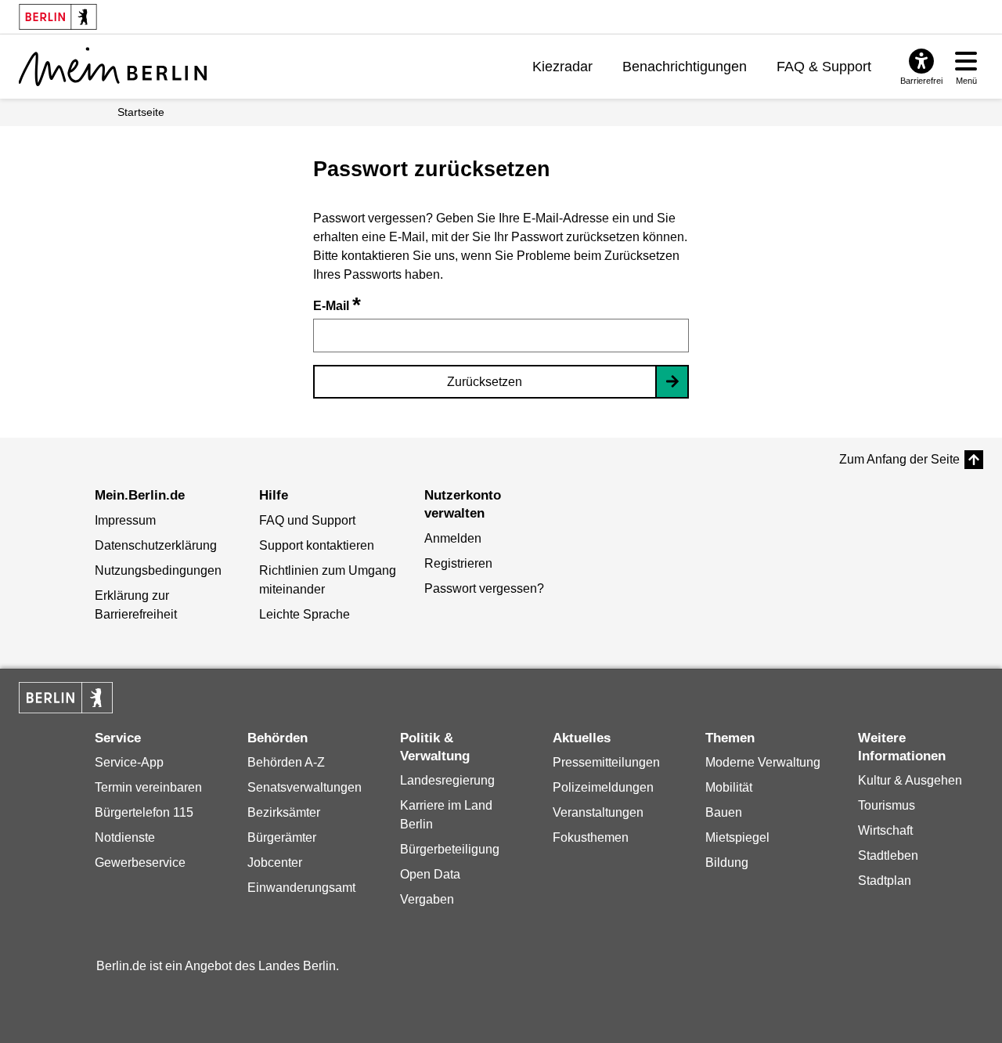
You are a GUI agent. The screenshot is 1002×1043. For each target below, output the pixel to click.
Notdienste (125, 837)
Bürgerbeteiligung (449, 849)
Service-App (129, 762)
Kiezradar (562, 66)
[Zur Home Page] (113, 66)
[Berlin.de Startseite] (66, 697)
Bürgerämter (281, 837)
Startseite (140, 112)
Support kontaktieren (316, 545)
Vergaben (427, 899)
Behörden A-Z (286, 762)
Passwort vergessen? (484, 588)
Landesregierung (447, 780)
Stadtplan (884, 880)
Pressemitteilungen (606, 762)
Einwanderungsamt (301, 887)
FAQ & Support (824, 66)
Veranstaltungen (598, 812)
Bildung (726, 862)
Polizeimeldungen (603, 787)
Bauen (723, 812)
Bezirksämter (283, 812)
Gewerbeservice (140, 862)
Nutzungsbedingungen (158, 570)
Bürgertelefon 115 (144, 812)
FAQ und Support (307, 520)
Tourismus (886, 805)
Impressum (125, 520)
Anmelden (452, 538)
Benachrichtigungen (684, 66)
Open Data (430, 874)
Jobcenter (274, 862)
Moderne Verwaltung (762, 762)
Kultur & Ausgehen (910, 780)
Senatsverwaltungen (304, 787)
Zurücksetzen (484, 381)
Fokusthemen (591, 837)
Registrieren (458, 563)
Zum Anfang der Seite (899, 459)
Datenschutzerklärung (156, 545)
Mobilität (728, 787)
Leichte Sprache (304, 614)
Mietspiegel (737, 837)
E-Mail (337, 305)
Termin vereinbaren (148, 787)
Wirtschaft (885, 830)
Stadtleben (888, 855)
